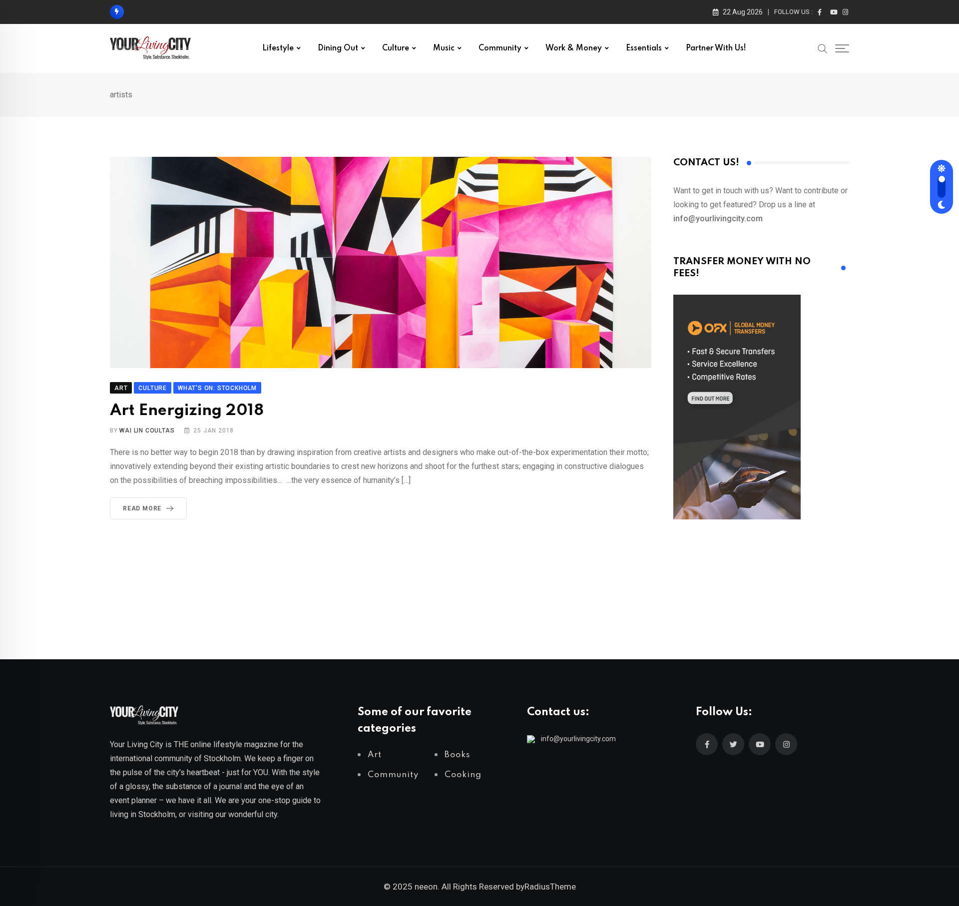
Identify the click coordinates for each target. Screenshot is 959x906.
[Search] (823, 48)
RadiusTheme (550, 887)
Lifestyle (278, 48)
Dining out (338, 48)
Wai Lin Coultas (146, 430)
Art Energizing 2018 (187, 411)
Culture (395, 48)
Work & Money (573, 48)
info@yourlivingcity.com (578, 739)
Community (500, 48)
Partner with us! (716, 48)
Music (444, 48)
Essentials (644, 48)
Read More (142, 508)
